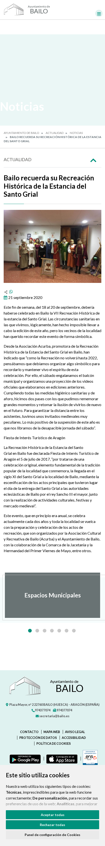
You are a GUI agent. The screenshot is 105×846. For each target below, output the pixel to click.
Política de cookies (53, 743)
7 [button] (74, 630)
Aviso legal (75, 732)
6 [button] (66, 630)
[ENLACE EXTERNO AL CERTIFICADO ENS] (89, 759)
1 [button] (30, 630)
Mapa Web (51, 732)
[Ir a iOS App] (61, 759)
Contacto (29, 732)
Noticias (76, 133)
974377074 (42, 710)
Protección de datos (38, 738)
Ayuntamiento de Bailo (21, 133)
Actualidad (54, 133)
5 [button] (59, 630)
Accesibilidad (74, 738)
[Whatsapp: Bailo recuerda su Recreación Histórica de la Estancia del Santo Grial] (11, 291)
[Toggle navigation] (99, 13)
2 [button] (37, 630)
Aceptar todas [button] (52, 815)
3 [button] (44, 630)
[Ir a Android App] (24, 759)
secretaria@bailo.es (54, 716)
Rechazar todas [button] (52, 825)
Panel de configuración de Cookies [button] (52, 835)
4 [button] (52, 630)
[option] (52, 595)
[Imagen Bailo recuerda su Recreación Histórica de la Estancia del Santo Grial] (52, 246)
